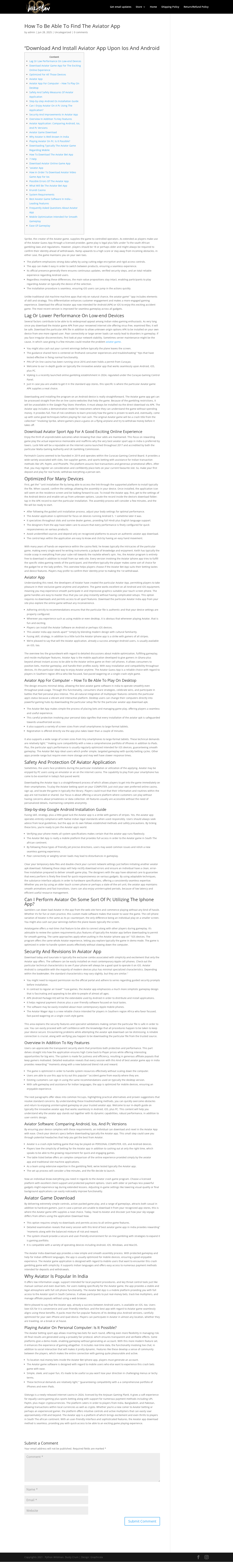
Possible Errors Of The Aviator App (49, 181)
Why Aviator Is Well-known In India (49, 136)
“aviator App (36, 167)
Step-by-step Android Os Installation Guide (53, 101)
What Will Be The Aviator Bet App (48, 185)
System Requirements (41, 194)
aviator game (113, 341)
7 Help (33, 159)
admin (31, 32)
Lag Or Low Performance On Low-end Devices (55, 61)
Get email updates (120, 7)
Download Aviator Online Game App (49, 163)
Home (153, 7)
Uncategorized (63, 32)
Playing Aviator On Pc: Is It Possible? (49, 141)
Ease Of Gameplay (39, 225)
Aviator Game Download (43, 132)
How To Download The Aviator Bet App (51, 154)
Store (139, 7)
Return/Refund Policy (196, 7)
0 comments (81, 32)
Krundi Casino (37, 190)
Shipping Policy (170, 7)
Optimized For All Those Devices (47, 74)
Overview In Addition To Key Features (50, 119)
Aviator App (36, 79)
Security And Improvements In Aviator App (53, 114)
